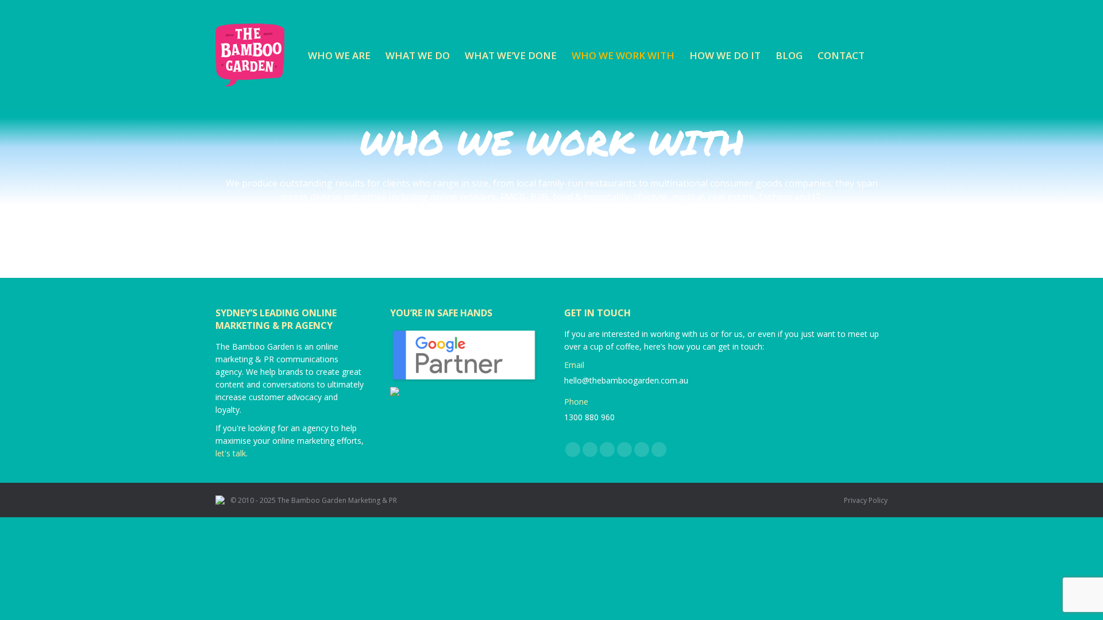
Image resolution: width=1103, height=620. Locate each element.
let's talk (230, 453)
